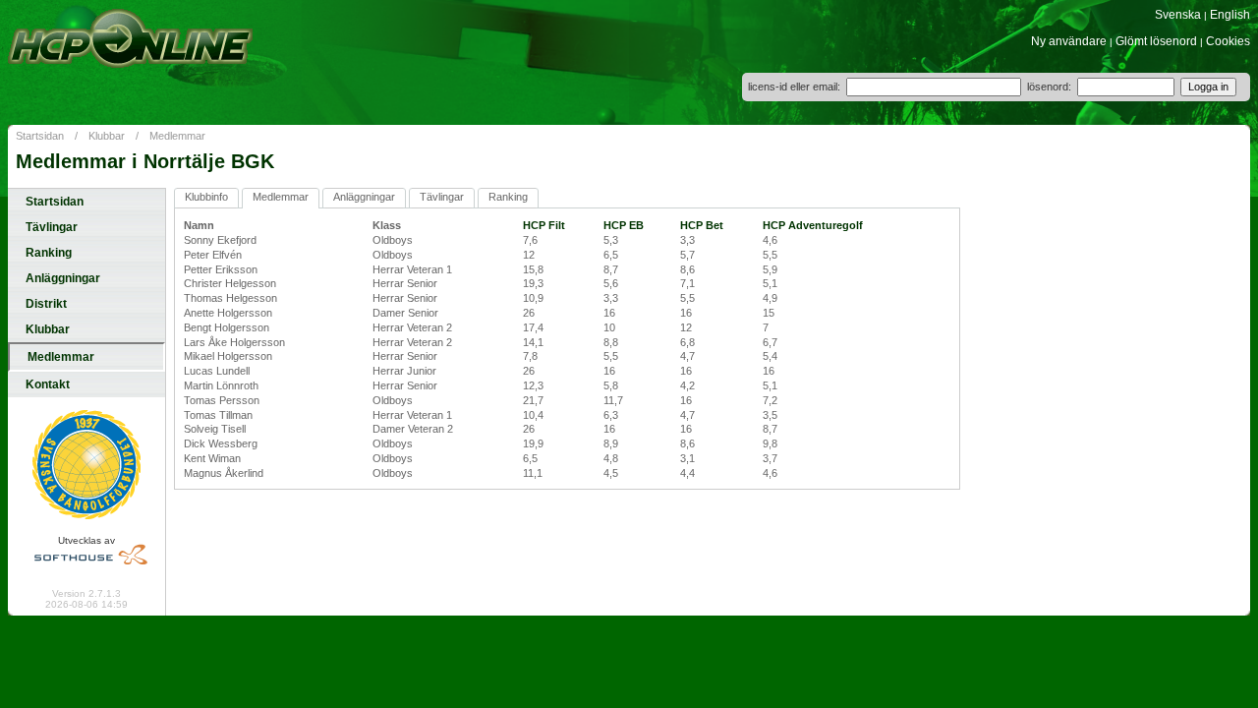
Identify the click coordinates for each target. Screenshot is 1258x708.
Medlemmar (177, 136)
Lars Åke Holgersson (234, 342)
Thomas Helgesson (230, 298)
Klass (386, 225)
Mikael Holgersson (228, 356)
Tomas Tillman (218, 415)
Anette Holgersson (228, 313)
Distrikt (46, 304)
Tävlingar (52, 227)
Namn (199, 225)
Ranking (49, 253)
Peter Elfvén (213, 255)
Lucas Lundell (217, 371)
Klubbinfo (206, 197)
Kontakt (48, 384)
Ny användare (1069, 41)
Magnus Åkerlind (223, 473)
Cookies (1228, 41)
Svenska (1178, 15)
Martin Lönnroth (221, 385)
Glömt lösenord (1156, 41)
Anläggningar (63, 278)
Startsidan (40, 136)
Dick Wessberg (220, 443)
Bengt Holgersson (226, 327)
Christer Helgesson (230, 283)
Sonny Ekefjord (220, 240)
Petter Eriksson (220, 269)
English (1230, 15)
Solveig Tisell (215, 429)
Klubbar (106, 136)
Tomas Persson (221, 400)
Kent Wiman (212, 458)
